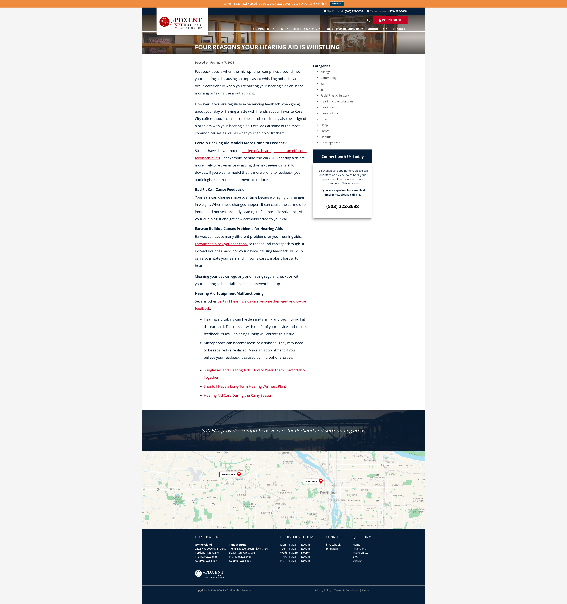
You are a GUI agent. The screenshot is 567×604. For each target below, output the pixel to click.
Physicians (359, 548)
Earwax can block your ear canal (221, 243)
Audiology (376, 28)
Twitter (334, 548)
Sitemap (367, 590)
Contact (399, 28)
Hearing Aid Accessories (336, 101)
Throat (324, 131)
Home (356, 544)
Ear (322, 84)
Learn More (337, 4)
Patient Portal (391, 20)
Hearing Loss (329, 113)
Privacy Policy (322, 590)
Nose (324, 119)
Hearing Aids (329, 107)
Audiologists (360, 552)
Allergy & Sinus (305, 28)
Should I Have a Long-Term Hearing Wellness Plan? (245, 386)
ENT (282, 28)
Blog (355, 556)
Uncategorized (330, 143)
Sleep (324, 125)
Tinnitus (325, 137)
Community (328, 78)
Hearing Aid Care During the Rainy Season (238, 395)
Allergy (325, 72)
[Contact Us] (283, 490)
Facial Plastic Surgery (343, 28)
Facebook (334, 544)
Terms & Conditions (346, 590)
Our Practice (261, 28)
